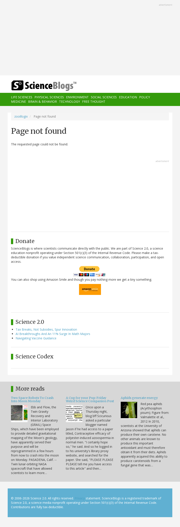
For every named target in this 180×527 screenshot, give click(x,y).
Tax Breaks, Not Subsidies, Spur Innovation (46, 329)
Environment (77, 97)
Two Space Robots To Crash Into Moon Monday (32, 399)
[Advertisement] (90, 38)
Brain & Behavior (42, 101)
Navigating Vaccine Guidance (36, 338)
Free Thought (93, 101)
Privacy (80, 498)
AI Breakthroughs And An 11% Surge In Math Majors (53, 334)
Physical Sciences (49, 97)
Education (128, 97)
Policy (144, 97)
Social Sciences (104, 97)
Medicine (18, 101)
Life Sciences (21, 97)
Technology (69, 101)
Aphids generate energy (139, 398)
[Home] (37, 85)
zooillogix (21, 116)
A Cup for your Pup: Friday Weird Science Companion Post (90, 399)
